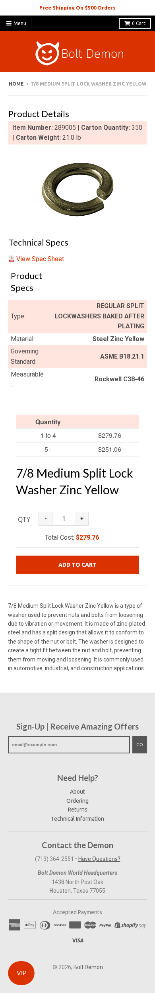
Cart (138, 23)
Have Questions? (99, 859)
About (77, 791)
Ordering (77, 801)
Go (139, 744)
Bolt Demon (88, 967)
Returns (77, 809)
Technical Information (77, 818)
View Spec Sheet (40, 259)
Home (16, 83)
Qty (24, 519)
